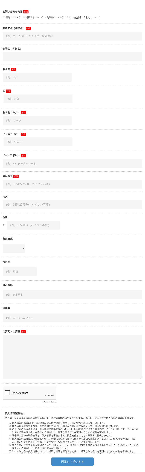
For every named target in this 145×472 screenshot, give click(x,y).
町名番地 (8, 285)
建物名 (6, 308)
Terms (53, 402)
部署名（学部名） (12, 48)
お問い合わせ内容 (12, 11)
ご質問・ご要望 (11, 331)
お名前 (6, 69)
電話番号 (8, 176)
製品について (12, 17)
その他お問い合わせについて (84, 17)
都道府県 (8, 238)
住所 (5, 217)
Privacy (46, 402)
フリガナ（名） (11, 134)
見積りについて (34, 17)
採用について (55, 17)
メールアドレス (11, 155)
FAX (5, 196)
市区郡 (6, 261)
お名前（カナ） (11, 112)
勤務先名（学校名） (14, 28)
